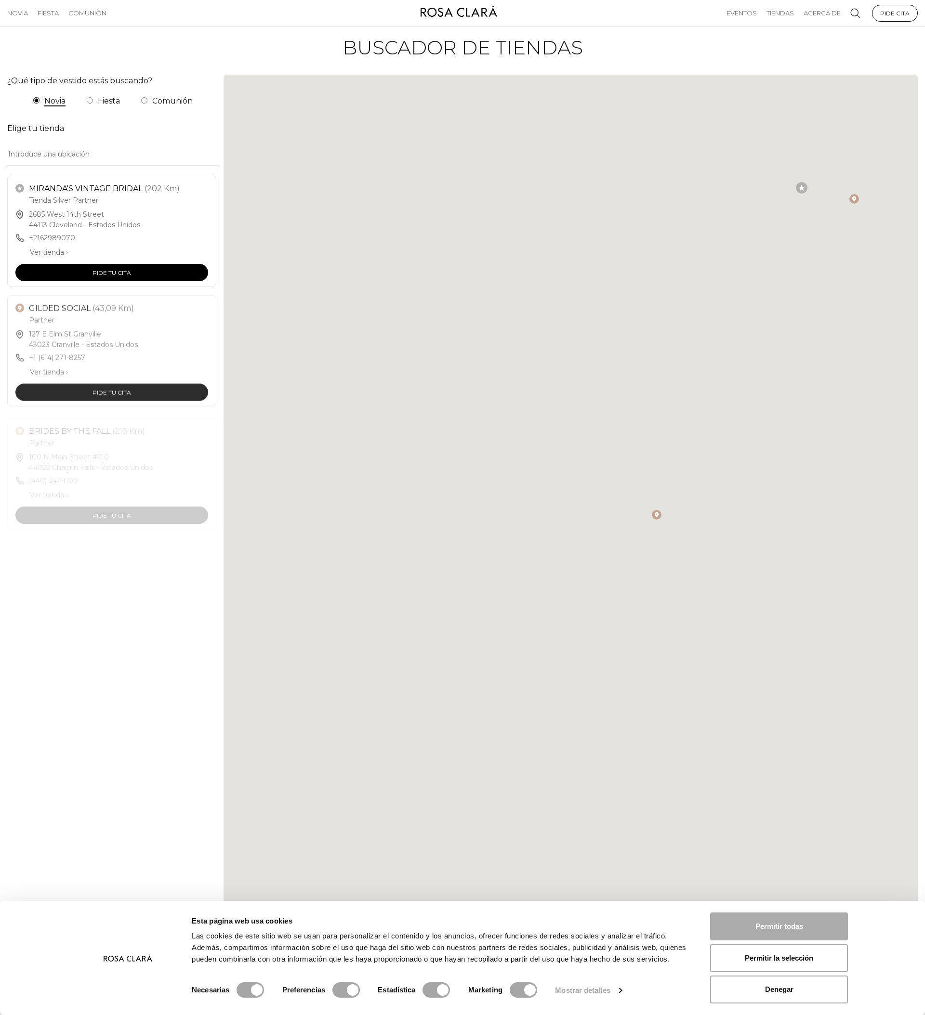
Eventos (742, 13)
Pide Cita (895, 13)
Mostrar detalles (582, 990)
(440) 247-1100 (53, 475)
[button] (801, 188)
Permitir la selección (779, 958)
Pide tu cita (111, 272)
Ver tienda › (49, 252)
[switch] (346, 990)
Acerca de (822, 13)
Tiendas (780, 13)
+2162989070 (52, 238)
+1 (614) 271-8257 (57, 356)
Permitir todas (779, 926)
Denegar (779, 989)
